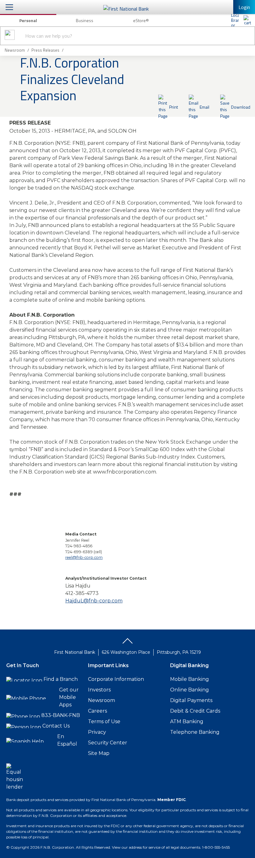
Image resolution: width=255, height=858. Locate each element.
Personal (28, 20)
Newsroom (101, 700)
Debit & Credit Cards (195, 711)
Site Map (98, 753)
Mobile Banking (189, 679)
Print (173, 107)
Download (240, 107)
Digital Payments (191, 700)
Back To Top (127, 643)
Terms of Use (104, 721)
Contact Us (56, 726)
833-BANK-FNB (60, 715)
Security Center (107, 743)
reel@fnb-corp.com (84, 557)
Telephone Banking (195, 732)
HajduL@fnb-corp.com (94, 601)
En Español (67, 740)
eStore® (141, 20)
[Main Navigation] (9, 7)
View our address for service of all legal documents (156, 847)
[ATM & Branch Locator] (235, 20)
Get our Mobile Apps (69, 697)
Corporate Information (116, 679)
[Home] (247, 20)
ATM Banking (186, 721)
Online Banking (189, 690)
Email (204, 107)
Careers (97, 711)
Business (84, 20)
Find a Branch (61, 679)
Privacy (97, 732)
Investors (99, 690)
